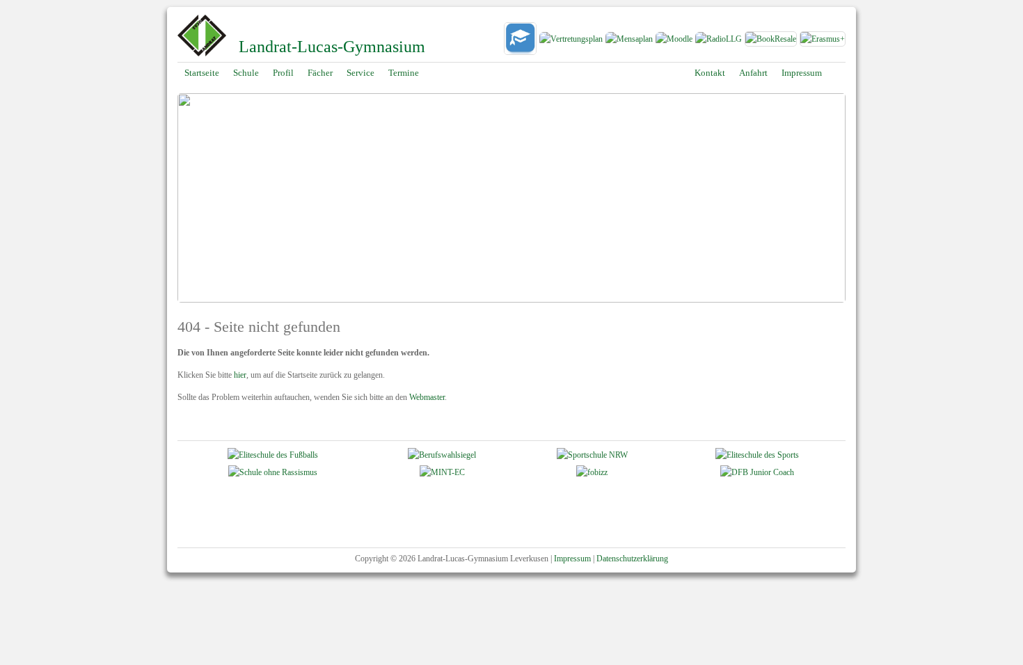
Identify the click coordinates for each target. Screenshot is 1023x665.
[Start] (201, 55)
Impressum (572, 558)
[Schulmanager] (520, 41)
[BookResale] (771, 41)
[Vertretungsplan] (571, 41)
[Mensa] (629, 41)
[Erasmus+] (822, 41)
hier (240, 375)
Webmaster (427, 397)
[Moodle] (673, 41)
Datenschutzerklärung (632, 558)
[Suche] (839, 73)
